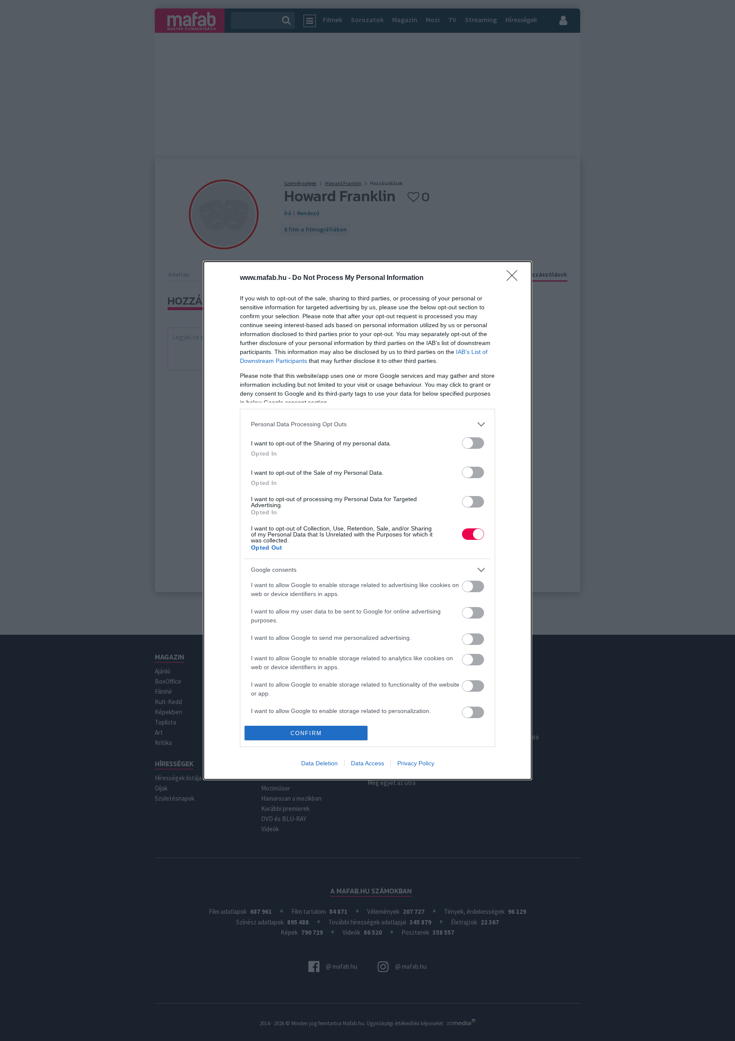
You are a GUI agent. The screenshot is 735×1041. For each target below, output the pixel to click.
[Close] (515, 278)
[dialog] (367, 520)
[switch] (473, 443)
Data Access (367, 763)
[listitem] (367, 424)
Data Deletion (319, 763)
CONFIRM (306, 733)
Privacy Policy (415, 763)
